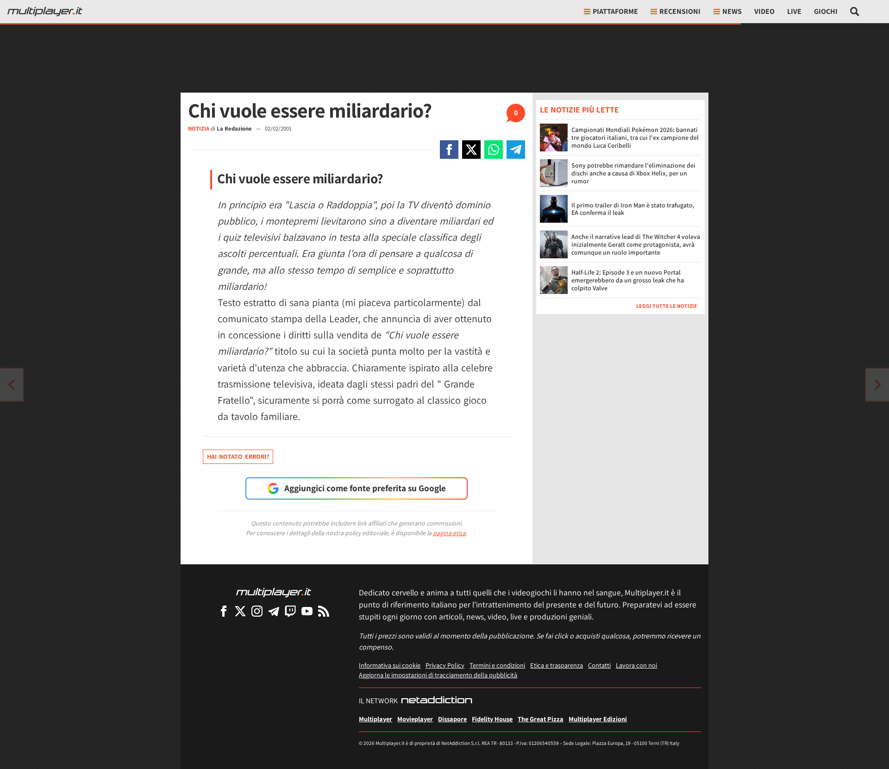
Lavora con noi (636, 665)
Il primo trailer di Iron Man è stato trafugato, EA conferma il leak (633, 209)
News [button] (732, 11)
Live (794, 11)
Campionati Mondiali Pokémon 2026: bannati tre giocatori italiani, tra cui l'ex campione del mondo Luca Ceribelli (635, 137)
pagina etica (449, 533)
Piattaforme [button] (615, 11)
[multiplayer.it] (273, 592)
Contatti (599, 665)
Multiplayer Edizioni (598, 718)
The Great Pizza (540, 718)
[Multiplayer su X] (240, 611)
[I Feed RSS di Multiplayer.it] (323, 611)
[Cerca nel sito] (855, 11)
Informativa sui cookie (389, 665)
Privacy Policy (445, 665)
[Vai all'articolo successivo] (11, 385)
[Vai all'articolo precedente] (877, 385)
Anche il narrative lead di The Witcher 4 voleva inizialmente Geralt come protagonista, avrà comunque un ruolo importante (635, 244)
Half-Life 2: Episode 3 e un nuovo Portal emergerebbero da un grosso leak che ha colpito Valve (627, 280)
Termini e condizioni (497, 665)
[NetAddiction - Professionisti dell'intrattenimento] (436, 700)
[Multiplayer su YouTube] (307, 611)
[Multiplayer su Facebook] (223, 611)
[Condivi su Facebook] (449, 149)
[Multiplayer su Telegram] (273, 611)
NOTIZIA (198, 128)
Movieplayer (415, 718)
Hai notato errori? (238, 456)
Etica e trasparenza (556, 665)
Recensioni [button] (680, 11)
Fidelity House (492, 718)
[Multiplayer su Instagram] (257, 611)
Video (764, 11)
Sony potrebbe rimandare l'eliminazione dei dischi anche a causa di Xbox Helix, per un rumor (633, 173)
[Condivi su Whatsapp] (493, 149)
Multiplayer (375, 718)
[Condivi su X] (471, 149)
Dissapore (452, 718)
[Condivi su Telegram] (516, 149)
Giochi (826, 11)
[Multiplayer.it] (44, 11)
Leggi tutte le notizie (666, 305)
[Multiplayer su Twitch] (290, 611)
